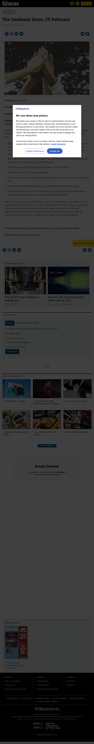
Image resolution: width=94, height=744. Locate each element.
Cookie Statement (58, 144)
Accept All (55, 151)
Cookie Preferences (35, 151)
